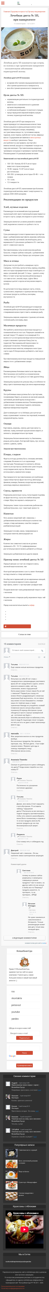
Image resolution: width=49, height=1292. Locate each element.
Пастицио (15, 1098)
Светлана (32, 910)
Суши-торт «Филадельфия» (28, 1182)
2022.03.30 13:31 (24, 664)
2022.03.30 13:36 (23, 801)
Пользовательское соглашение (12, 1286)
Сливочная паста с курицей (28, 1150)
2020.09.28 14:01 (17, 762)
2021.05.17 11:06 (23, 839)
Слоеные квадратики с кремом (26, 1194)
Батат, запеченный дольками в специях (28, 1162)
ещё (39, 1090)
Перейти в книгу (12, 626)
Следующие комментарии (24, 938)
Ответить (14, 670)
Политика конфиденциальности (12, 1288)
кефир (31, 605)
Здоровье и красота (19, 12)
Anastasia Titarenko (25, 780)
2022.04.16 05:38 (23, 783)
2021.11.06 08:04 (25, 733)
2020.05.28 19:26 (25, 850)
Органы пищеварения (36, 12)
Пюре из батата (24, 1171)
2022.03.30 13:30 (24, 676)
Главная (7, 12)
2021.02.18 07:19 (32, 913)
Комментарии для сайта (36, 943)
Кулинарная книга (24, 1065)
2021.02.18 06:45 (29, 872)
